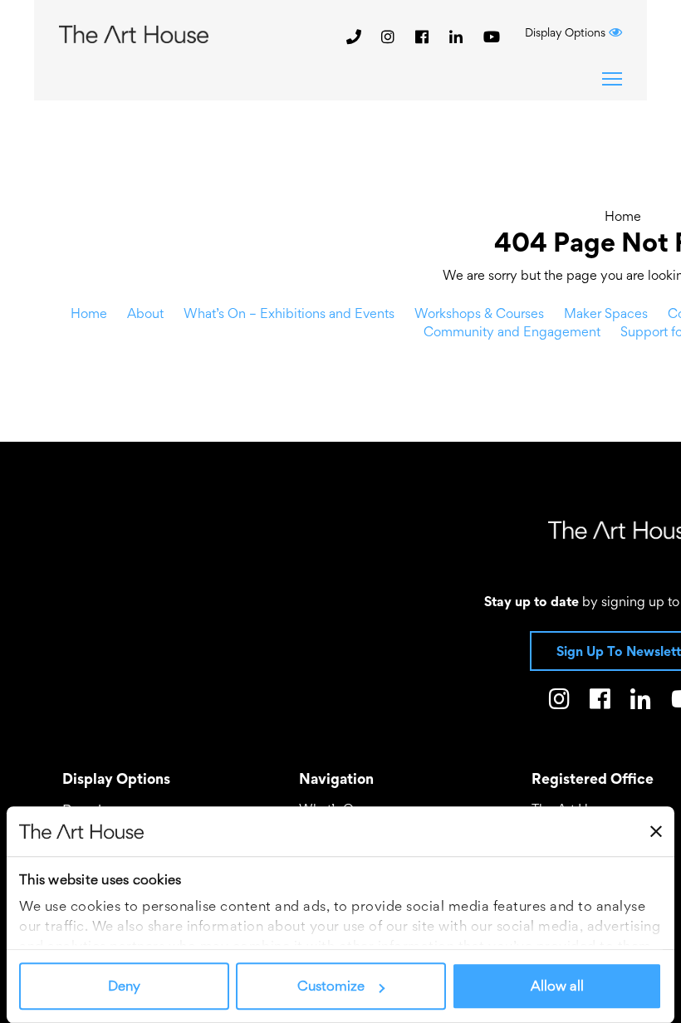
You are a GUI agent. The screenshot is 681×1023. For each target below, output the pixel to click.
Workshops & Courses (479, 313)
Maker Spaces (606, 313)
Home (623, 216)
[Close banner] (656, 831)
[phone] (353, 36)
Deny (124, 986)
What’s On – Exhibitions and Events (289, 313)
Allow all (557, 986)
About (145, 313)
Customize (331, 986)
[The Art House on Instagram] (390, 36)
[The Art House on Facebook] (424, 36)
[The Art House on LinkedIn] (458, 36)
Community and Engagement (512, 331)
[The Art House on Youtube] (491, 36)
